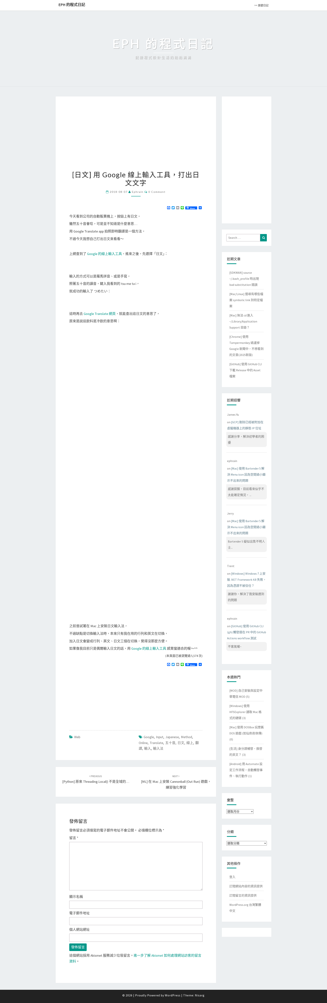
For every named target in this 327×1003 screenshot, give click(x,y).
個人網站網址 (79, 929)
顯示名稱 (76, 896)
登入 (232, 877)
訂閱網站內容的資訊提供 (246, 886)
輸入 (147, 748)
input (159, 737)
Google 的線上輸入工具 (104, 254)
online (143, 743)
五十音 (170, 743)
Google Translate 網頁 (100, 314)
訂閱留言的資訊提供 (243, 895)
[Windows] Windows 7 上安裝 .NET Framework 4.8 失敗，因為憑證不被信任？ (246, 580)
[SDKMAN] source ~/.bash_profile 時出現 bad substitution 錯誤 (244, 279)
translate (156, 743)
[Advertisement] (101, 696)
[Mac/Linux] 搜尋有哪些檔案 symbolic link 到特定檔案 (246, 300)
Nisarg (200, 995)
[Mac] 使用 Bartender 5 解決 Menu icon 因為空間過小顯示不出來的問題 (246, 474)
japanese (172, 737)
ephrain (137, 191)
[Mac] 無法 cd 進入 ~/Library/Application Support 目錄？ (243, 321)
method (186, 737)
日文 (181, 743)
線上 (189, 743)
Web (77, 737)
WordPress (173, 995)
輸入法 (158, 748)
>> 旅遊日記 (261, 5)
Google (149, 737)
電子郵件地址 (79, 913)
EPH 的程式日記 (71, 4)
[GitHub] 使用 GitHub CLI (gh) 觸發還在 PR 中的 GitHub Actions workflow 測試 (246, 632)
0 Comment (157, 191)
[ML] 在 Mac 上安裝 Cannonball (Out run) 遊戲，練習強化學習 (176, 782)
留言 (73, 838)
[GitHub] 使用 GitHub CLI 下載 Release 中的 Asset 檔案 (245, 370)
